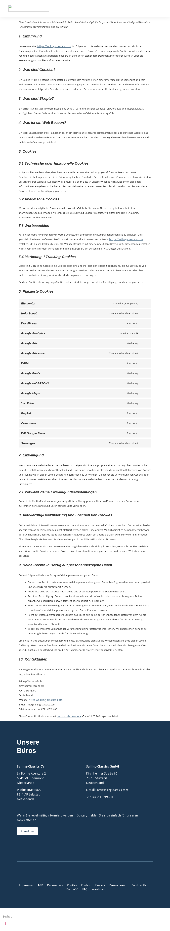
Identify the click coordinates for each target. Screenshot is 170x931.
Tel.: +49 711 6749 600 (99, 797)
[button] (159, 8)
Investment (98, 889)
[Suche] (3, 923)
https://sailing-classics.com (54, 46)
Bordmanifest (140, 885)
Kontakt (86, 885)
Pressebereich (118, 885)
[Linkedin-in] (38, 847)
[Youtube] (32, 847)
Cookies (72, 885)
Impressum (26, 885)
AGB (40, 885)
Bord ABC (72, 889)
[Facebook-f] (18, 847)
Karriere (100, 885)
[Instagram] (25, 847)
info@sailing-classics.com (112, 790)
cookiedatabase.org (69, 716)
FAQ (84, 889)
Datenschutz (55, 885)
